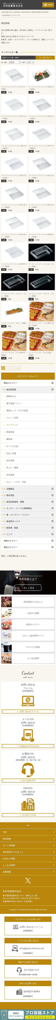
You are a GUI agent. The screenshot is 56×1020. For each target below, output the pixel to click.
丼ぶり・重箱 (12, 467)
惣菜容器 (10, 432)
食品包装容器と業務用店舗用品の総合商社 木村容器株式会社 (13, 5)
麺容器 (9, 439)
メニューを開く (48, 4)
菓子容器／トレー (14, 403)
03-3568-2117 (29, 780)
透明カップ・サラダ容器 (17, 410)
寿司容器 (10, 460)
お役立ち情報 (9, 858)
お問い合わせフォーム (29, 711)
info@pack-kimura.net (29, 746)
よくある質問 (9, 865)
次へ (18, 368)
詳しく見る (29, 588)
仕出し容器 (11, 453)
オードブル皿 (12, 446)
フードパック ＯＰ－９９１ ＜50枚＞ (14, 323)
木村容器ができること (13, 852)
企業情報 (7, 872)
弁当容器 (10, 475)
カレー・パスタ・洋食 (16, 482)
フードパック (12, 425)
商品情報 (7, 838)
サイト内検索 (9, 845)
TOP (5, 832)
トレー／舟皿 (12, 417)
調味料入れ (11, 396)
